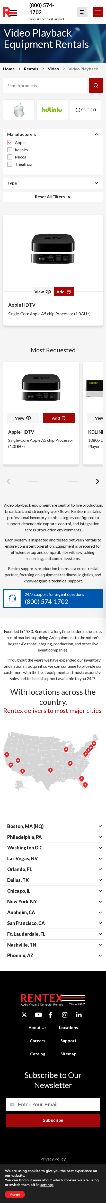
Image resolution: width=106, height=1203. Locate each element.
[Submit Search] (96, 85)
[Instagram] (64, 1015)
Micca (20, 156)
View (39, 291)
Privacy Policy (53, 1158)
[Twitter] (24, 1014)
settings (47, 1185)
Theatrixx (23, 164)
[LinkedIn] (78, 1015)
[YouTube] (38, 1015)
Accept (15, 1194)
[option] (18, 109)
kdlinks (21, 149)
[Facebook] (50, 1015)
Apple (20, 142)
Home (9, 68)
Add (56, 417)
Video (53, 68)
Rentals (31, 68)
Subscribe (53, 1120)
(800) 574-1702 (46, 601)
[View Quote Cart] (82, 12)
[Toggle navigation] (98, 12)
